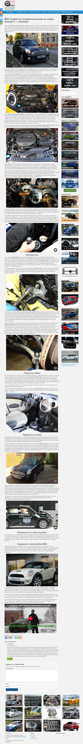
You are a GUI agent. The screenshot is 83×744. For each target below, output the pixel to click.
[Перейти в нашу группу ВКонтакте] (69, 190)
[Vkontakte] (6, 638)
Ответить (10, 659)
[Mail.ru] (11, 638)
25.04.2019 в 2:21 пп (12, 645)
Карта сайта (34, 738)
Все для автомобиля (35, 12)
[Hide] (0, 25)
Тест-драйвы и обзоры (21, 12)
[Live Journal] (13, 638)
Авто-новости (9, 12)
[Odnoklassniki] (8, 638)
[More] (21, 638)
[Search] (77, 93)
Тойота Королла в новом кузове (69, 364)
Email (7, 686)
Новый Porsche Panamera (67, 365)
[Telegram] (16, 638)
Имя (7, 684)
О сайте (33, 736)
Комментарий (10, 668)
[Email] (18, 638)
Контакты (33, 735)
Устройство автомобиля (67, 12)
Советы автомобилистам (53, 12)
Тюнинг (43, 12)
